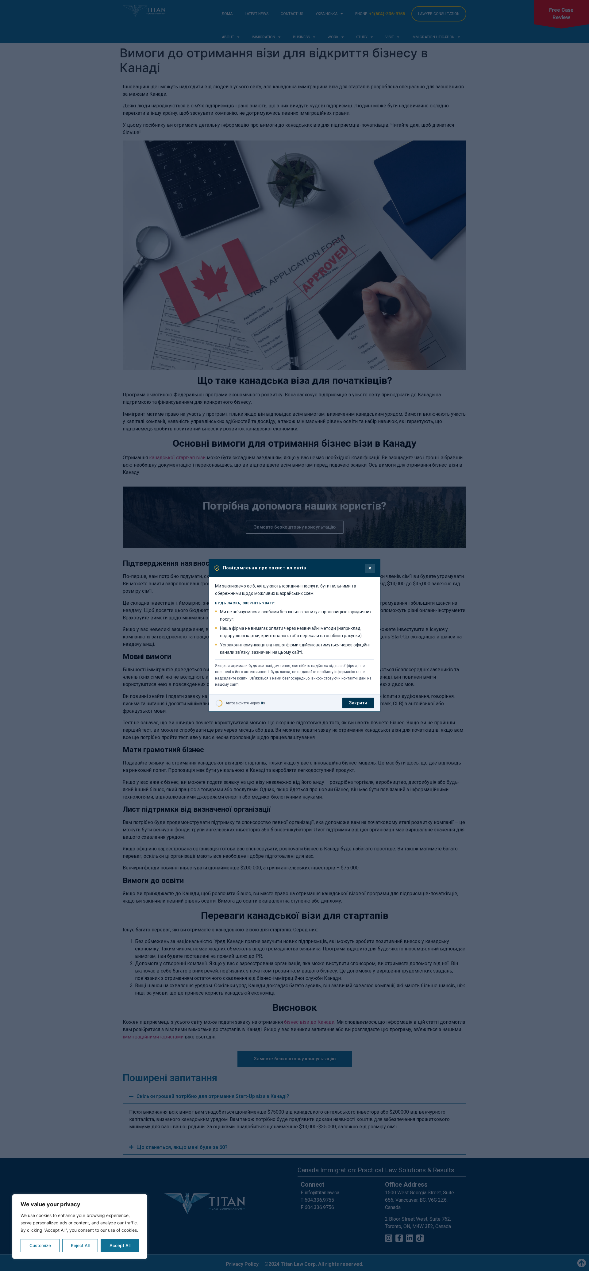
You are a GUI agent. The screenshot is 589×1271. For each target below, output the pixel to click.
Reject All (80, 1245)
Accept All (120, 1245)
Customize (40, 1245)
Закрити (358, 702)
